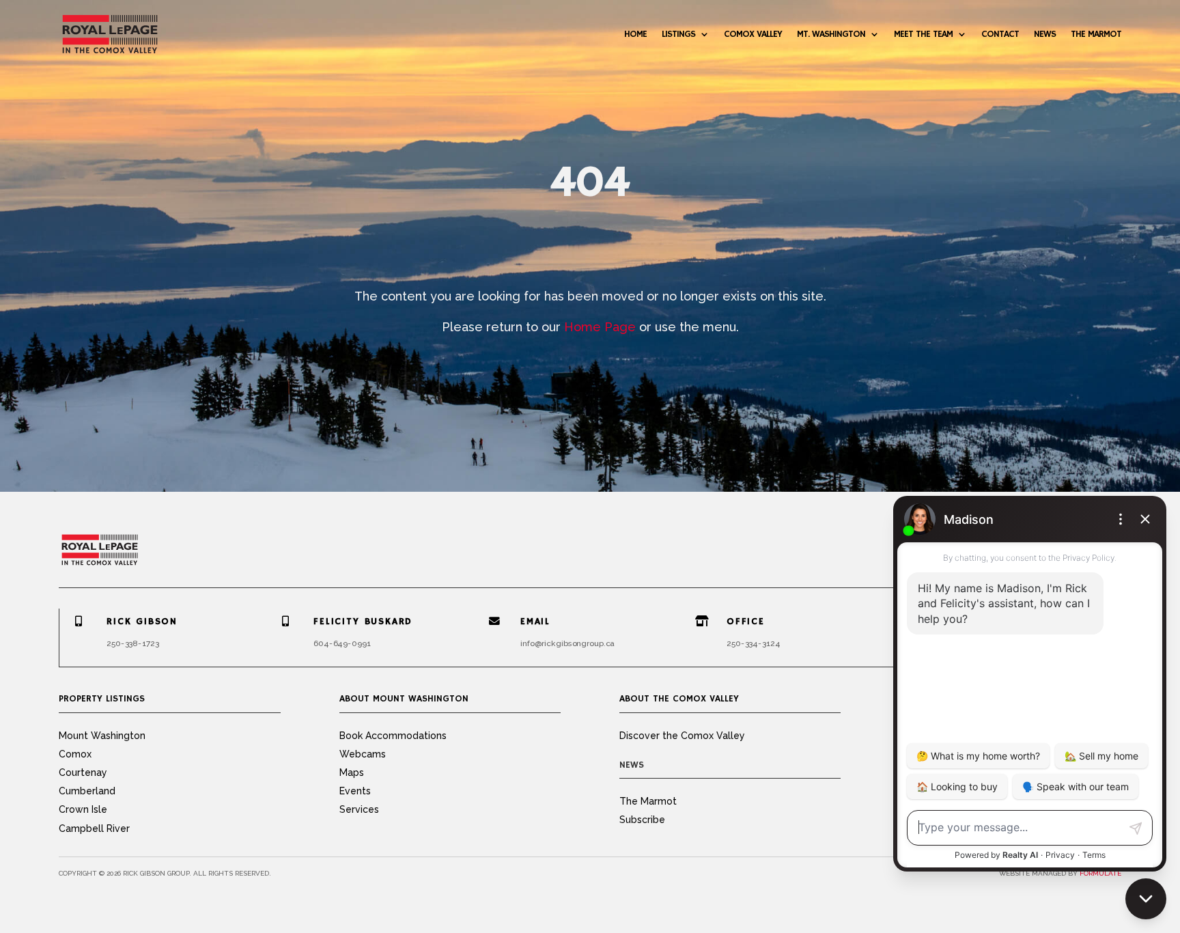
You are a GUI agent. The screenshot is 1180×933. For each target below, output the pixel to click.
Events (355, 790)
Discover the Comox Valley (682, 735)
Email (535, 621)
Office (746, 621)
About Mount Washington (403, 699)
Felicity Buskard (362, 621)
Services (359, 809)
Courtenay (83, 772)
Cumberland (87, 790)
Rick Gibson (142, 621)
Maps (351, 772)
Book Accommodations (393, 735)
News (1045, 34)
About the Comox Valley (679, 699)
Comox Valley (753, 34)
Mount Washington (102, 735)
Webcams (362, 754)
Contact (1000, 34)
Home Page (600, 327)
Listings (678, 34)
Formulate (1100, 873)
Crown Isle (83, 809)
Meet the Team (923, 34)
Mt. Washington (831, 34)
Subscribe (642, 819)
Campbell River (94, 828)
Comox (75, 754)
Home (635, 34)
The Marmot (1096, 34)
